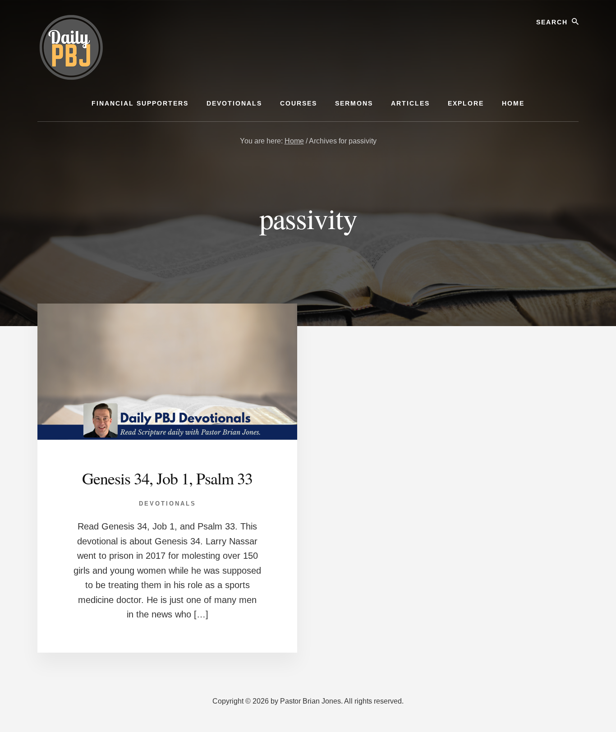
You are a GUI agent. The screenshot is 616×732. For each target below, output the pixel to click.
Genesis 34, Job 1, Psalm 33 (167, 478)
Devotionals (167, 503)
